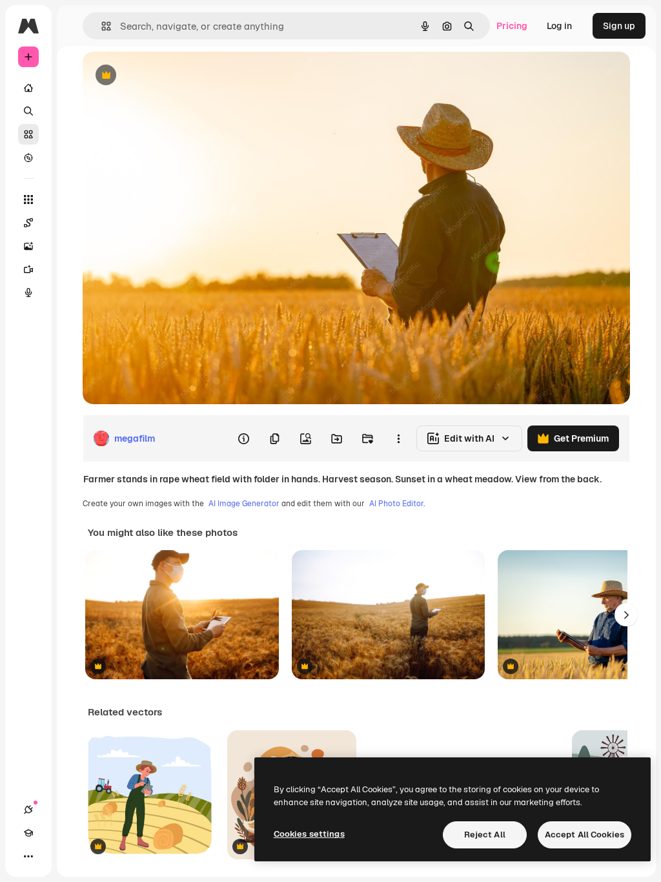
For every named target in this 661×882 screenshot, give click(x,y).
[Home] (28, 87)
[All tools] (28, 199)
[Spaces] (28, 222)
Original (165, 76)
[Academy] (28, 833)
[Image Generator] (28, 246)
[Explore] (28, 157)
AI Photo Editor (396, 503)
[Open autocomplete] (101, 26)
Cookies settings (309, 833)
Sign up (619, 26)
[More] (28, 856)
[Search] (28, 111)
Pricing (511, 26)
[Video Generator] (28, 269)
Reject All (484, 834)
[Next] (626, 614)
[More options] (398, 438)
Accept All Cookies (584, 834)
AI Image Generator (244, 503)
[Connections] (28, 809)
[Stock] (28, 134)
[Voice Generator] (28, 292)
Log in (559, 26)
